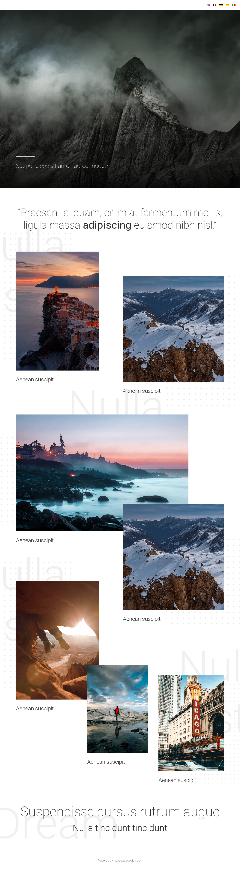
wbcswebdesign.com (128, 860)
